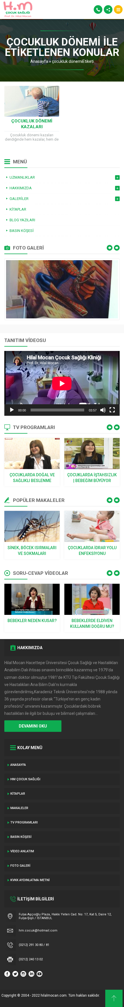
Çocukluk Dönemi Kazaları (31, 123)
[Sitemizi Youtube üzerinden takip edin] (39, 974)
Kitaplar (17, 794)
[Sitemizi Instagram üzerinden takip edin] (23, 974)
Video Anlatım (22, 851)
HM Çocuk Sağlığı (25, 779)
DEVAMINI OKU (33, 726)
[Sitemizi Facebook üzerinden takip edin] (7, 974)
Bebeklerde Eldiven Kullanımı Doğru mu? (92, 623)
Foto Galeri (20, 866)
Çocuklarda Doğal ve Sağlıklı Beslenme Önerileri (32, 478)
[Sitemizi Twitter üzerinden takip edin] (15, 974)
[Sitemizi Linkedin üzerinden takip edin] (31, 974)
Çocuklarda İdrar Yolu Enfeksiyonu (92, 550)
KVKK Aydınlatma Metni (30, 880)
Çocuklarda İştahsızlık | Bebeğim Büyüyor (92, 478)
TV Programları (24, 822)
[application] (62, 383)
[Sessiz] (103, 410)
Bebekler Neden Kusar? (32, 620)
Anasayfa (39, 61)
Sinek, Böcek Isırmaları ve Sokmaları (32, 550)
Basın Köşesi (20, 837)
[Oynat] (12, 410)
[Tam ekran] (112, 410)
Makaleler (19, 808)
